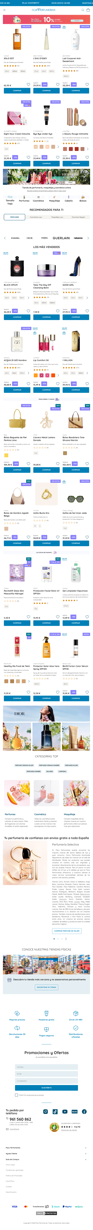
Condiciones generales (14, 1170)
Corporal (62, 771)
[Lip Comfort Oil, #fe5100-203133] (53, 375)
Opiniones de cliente (69, 1130)
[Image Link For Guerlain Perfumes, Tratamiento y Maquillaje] (61, 239)
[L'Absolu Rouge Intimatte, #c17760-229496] (65, 149)
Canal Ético (10, 1181)
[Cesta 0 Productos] (88, 10)
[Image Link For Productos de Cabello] (69, 197)
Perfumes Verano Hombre (49, 765)
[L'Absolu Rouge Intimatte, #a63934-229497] (71, 149)
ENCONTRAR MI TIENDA (46, 987)
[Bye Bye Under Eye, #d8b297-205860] (53, 147)
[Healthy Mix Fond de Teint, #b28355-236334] (12, 681)
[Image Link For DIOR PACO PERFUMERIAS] (46, 714)
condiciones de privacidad (35, 1095)
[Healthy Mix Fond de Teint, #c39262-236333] (6, 681)
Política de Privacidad (14, 1176)
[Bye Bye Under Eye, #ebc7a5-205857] (36, 147)
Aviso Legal (10, 1165)
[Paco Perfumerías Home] (43, 9)
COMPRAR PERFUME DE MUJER (66, 931)
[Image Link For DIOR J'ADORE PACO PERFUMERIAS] (17, 737)
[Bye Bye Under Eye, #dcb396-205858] (41, 147)
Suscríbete (47, 1088)
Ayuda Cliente (11, 1153)
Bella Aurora (85, 894)
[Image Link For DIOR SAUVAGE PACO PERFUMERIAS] (46, 737)
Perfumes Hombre (34, 771)
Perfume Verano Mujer (24, 765)
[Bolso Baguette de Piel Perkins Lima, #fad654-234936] (6, 455)
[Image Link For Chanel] (15, 239)
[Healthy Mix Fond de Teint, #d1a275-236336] (24, 681)
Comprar (17, 90)
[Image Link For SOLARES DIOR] (76, 737)
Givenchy (62, 899)
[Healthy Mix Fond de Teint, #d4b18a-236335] (18, 681)
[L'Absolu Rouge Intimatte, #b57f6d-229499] (82, 149)
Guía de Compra (12, 1159)
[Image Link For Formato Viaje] (10, 197)
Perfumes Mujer (71, 765)
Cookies (9, 1187)
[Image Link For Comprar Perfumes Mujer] (25, 884)
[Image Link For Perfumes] (24, 197)
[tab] (14, 217)
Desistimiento (11, 1192)
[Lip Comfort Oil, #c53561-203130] (41, 375)
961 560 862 (20, 1119)
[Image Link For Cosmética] (38, 197)
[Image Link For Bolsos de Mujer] (83, 197)
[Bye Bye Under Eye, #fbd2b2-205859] (47, 147)
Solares (49, 771)
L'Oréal (77, 902)
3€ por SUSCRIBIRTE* (16, 3)
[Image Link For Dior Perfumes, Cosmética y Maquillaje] (29, 239)
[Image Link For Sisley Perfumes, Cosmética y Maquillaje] (44, 239)
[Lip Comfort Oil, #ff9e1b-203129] (36, 375)
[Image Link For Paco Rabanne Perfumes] (78, 239)
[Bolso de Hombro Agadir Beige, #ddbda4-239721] (6, 529)
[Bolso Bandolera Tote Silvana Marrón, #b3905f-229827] (65, 453)
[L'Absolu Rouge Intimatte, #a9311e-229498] (77, 149)
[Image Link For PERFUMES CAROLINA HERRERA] (46, 177)
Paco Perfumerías (13, 1148)
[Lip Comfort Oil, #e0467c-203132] (47, 375)
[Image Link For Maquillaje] (54, 197)
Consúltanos (14, 1129)
